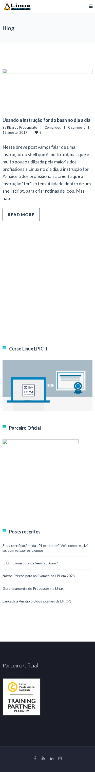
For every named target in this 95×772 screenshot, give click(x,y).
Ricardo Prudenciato (22, 127)
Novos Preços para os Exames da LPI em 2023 (39, 576)
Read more (21, 214)
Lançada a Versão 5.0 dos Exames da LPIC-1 (37, 601)
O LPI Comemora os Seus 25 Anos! (30, 563)
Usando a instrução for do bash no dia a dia (46, 120)
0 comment (76, 127)
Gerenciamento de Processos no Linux (33, 588)
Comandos (53, 127)
